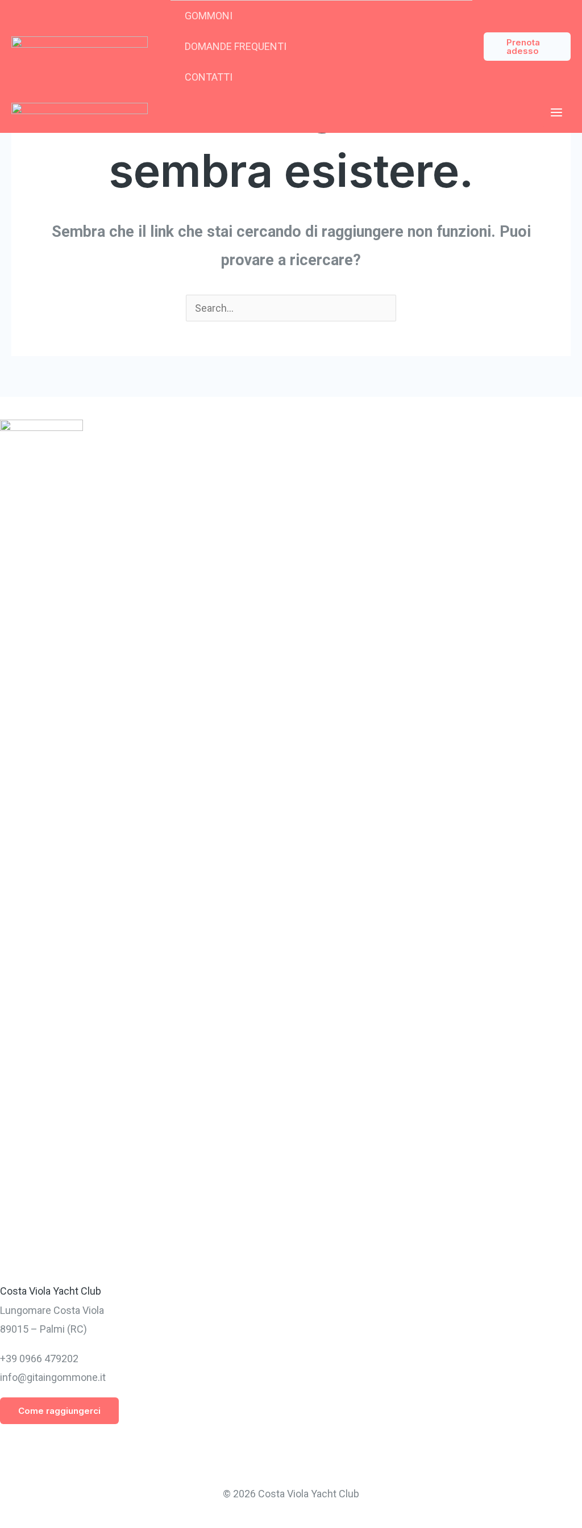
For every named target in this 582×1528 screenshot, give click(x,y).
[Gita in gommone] (79, 46)
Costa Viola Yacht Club (50, 1291)
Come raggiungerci (59, 1410)
